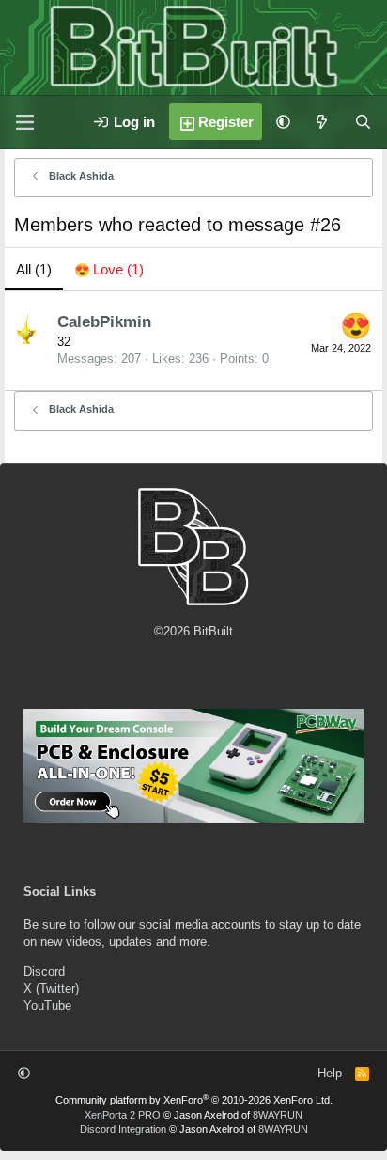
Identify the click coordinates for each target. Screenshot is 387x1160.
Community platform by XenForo (194, 1099)
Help (329, 1073)
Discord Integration (123, 1129)
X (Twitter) (51, 988)
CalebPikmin (104, 322)
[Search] (363, 122)
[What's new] (322, 122)
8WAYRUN (277, 1115)
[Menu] (24, 122)
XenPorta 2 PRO (123, 1115)
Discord (44, 971)
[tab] (109, 269)
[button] (283, 122)
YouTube (47, 1005)
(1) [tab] (34, 269)
